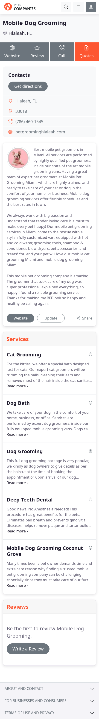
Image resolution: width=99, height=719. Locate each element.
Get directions (28, 86)
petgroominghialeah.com (40, 132)
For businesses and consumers (36, 700)
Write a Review (28, 649)
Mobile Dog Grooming (35, 23)
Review (37, 55)
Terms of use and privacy (29, 712)
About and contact (24, 688)
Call (61, 55)
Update (50, 318)
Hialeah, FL (20, 33)
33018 (21, 111)
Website (12, 55)
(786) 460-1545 (29, 121)
